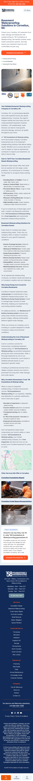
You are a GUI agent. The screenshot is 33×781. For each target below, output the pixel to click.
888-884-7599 (18, 706)
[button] (27, 10)
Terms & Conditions (21, 716)
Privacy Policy (9, 716)
